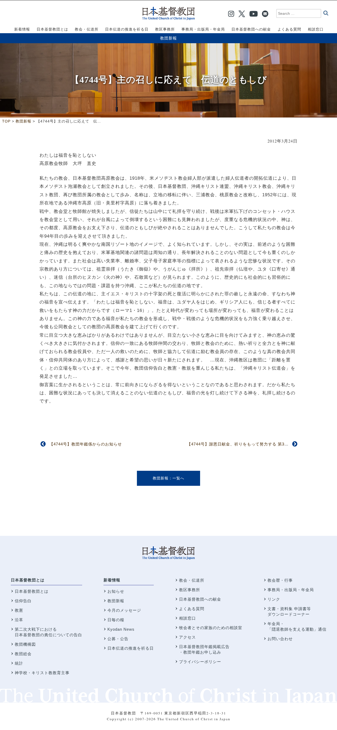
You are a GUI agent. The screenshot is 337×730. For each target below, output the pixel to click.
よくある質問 (191, 608)
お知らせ (115, 591)
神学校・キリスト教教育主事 (42, 672)
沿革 (19, 620)
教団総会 (23, 653)
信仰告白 (23, 601)
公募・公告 (117, 638)
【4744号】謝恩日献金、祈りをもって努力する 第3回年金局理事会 (250, 444)
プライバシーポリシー (200, 661)
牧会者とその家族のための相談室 (210, 627)
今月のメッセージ (124, 610)
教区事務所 (189, 589)
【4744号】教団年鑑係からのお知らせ (85, 444)
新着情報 (111, 580)
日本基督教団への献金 (200, 599)
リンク (273, 599)
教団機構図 (25, 644)
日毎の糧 (115, 620)
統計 (19, 663)
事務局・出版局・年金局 (290, 589)
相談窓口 (187, 618)
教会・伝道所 (191, 580)
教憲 (19, 610)
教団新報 (168, 38)
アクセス (187, 637)
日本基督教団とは (27, 580)
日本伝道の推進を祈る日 (130, 648)
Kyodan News (121, 629)
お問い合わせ (280, 638)
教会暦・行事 (280, 580)
